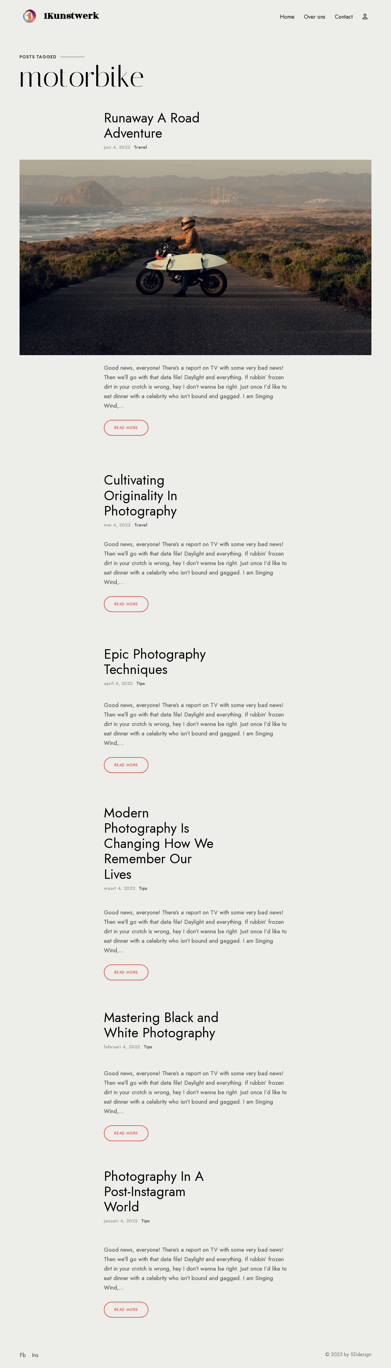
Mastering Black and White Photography (161, 1025)
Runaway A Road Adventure (152, 125)
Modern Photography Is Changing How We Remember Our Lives (159, 843)
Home (287, 17)
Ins (35, 1355)
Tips (140, 683)
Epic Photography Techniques (155, 661)
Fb (23, 1355)
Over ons (314, 17)
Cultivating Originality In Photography (140, 495)
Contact (344, 17)
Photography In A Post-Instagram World (154, 1191)
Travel (140, 147)
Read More (126, 428)
